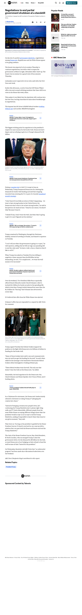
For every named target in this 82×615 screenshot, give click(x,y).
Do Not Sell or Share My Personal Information (38, 559)
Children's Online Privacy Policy (41, 557)
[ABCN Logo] (12, 3)
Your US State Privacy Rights (27, 557)
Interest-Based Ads (53, 557)
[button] (5, 2)
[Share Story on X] (36, 22)
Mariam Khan (10, 21)
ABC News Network (9, 557)
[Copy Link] (44, 22)
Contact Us (51, 559)
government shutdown (27, 58)
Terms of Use (73, 557)
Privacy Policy (17, 557)
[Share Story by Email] (40, 22)
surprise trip (15, 187)
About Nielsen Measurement (64, 557)
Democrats (13, 60)
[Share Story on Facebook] (32, 22)
